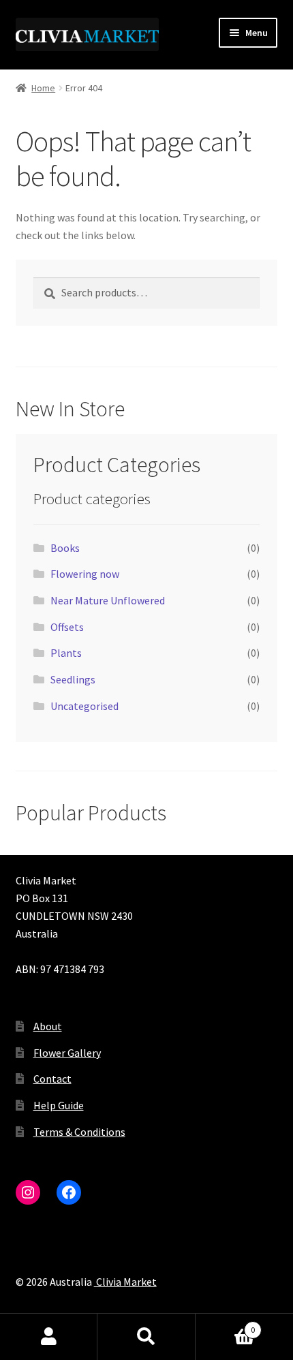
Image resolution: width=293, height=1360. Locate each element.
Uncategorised (84, 706)
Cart (226, 1325)
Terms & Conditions (79, 1132)
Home (43, 88)
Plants (66, 653)
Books (65, 548)
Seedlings (72, 679)
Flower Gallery (67, 1053)
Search (146, 1337)
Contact (52, 1078)
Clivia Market (125, 1281)
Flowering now (84, 574)
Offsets (67, 627)
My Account (48, 1337)
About (47, 1026)
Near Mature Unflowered (107, 600)
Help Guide (58, 1105)
